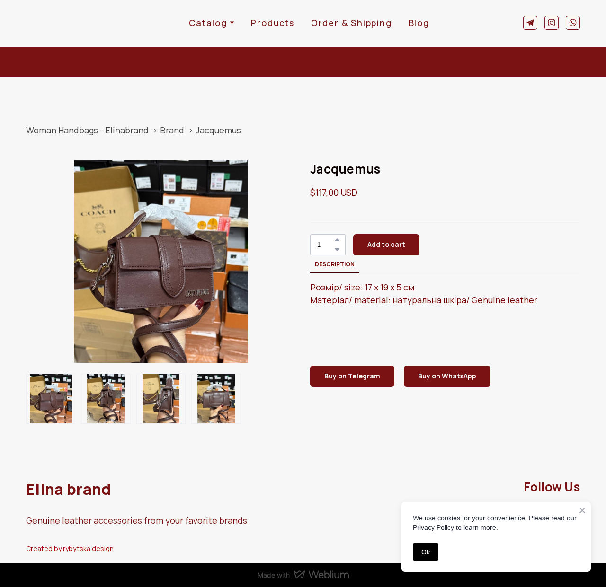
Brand (172, 130)
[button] (530, 23)
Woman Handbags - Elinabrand (87, 130)
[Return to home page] (55, 22)
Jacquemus (218, 130)
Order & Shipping (351, 22)
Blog (419, 22)
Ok (425, 552)
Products (272, 22)
